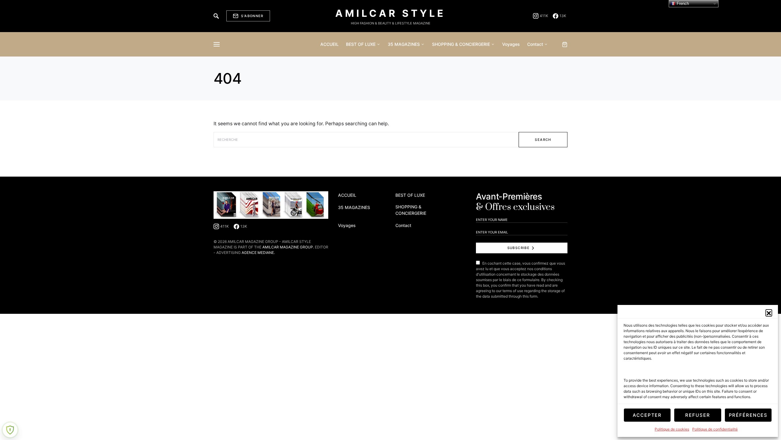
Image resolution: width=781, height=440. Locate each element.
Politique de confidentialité (715, 429)
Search (543, 140)
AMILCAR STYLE (390, 13)
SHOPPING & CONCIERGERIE (410, 210)
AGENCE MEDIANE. (258, 252)
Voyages (347, 225)
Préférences (748, 415)
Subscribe (518, 248)
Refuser (697, 415)
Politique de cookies (672, 429)
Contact (403, 225)
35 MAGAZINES (354, 207)
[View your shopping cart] (564, 44)
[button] (769, 313)
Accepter (647, 415)
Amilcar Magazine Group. (288, 247)
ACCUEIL (347, 195)
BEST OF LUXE (410, 195)
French (682, 3)
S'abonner (252, 16)
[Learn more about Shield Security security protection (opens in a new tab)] (10, 430)
